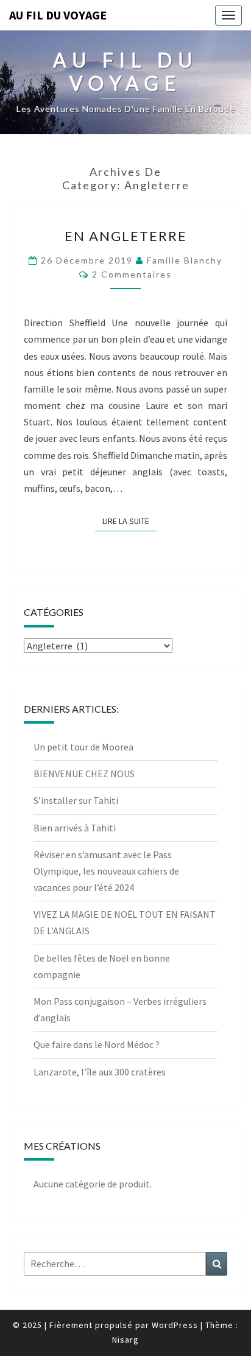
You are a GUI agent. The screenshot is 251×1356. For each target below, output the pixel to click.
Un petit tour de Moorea (83, 747)
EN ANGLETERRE (126, 236)
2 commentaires (132, 274)
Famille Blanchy (184, 260)
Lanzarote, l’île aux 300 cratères (100, 1072)
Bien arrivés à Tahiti (75, 828)
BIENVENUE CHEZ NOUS (84, 773)
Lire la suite (129, 520)
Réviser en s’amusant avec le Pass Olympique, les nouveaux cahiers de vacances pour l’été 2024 (106, 870)
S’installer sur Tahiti (76, 800)
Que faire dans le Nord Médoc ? (97, 1044)
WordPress (175, 1324)
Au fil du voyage (58, 15)
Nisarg (125, 1339)
